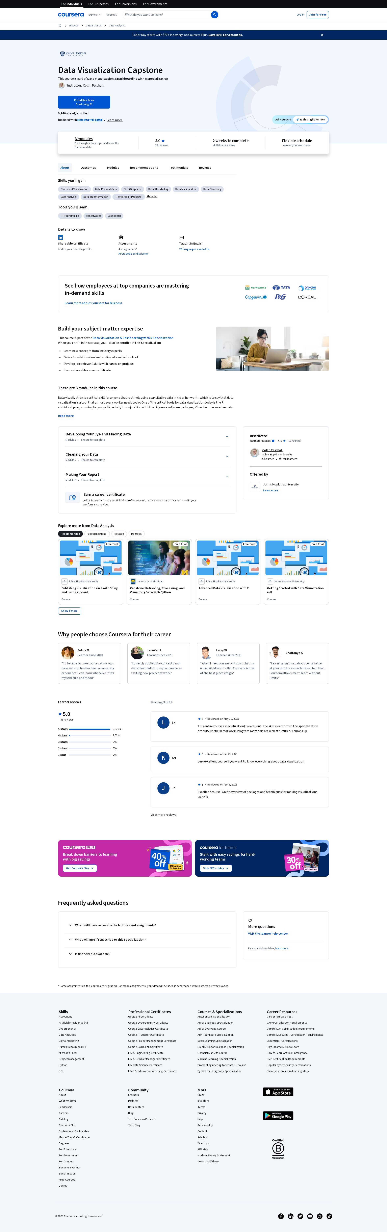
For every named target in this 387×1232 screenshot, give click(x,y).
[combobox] (162, 15)
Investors (203, 1101)
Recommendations (144, 167)
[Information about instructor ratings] (273, 440)
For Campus (66, 1162)
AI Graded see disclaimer (134, 254)
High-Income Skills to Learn (283, 1047)
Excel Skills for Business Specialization (221, 1047)
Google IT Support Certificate (146, 1035)
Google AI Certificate (140, 1017)
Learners (133, 1095)
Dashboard (114, 216)
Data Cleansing (212, 189)
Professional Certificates (74, 1131)
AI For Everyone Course (212, 1029)
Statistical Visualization (74, 189)
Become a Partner (69, 1168)
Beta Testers (136, 1107)
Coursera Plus (67, 1125)
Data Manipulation (186, 189)
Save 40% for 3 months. (225, 35)
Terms (201, 1107)
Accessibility (205, 1125)
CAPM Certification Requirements (287, 1023)
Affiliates (203, 1149)
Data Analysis (117, 26)
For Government (69, 1156)
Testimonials (178, 167)
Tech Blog (134, 1125)
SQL (61, 1071)
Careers (64, 1113)
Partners (133, 1101)
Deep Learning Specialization (215, 1041)
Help (200, 1119)
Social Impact (67, 1174)
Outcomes (88, 167)
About (64, 167)
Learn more (115, 120)
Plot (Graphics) (132, 189)
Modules (113, 167)
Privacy (202, 1113)
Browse (74, 26)
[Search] (214, 14)
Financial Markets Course (213, 1053)
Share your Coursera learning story (288, 1071)
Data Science (94, 26)
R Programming (70, 216)
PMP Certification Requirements (286, 1059)
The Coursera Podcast (141, 1119)
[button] (112, 14)
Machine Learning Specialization (217, 1059)
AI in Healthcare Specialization (216, 1035)
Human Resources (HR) (72, 1047)
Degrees (64, 1143)
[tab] (70, 534)
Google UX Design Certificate (145, 1047)
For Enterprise (67, 1149)
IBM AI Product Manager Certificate (149, 1059)
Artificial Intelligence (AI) (73, 1023)
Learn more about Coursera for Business (93, 303)
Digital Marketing (69, 1041)
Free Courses (67, 1180)
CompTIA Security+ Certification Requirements (295, 1035)
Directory (203, 1143)
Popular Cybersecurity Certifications (289, 1065)
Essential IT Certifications (282, 1041)
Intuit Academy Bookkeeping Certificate (152, 1071)
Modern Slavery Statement (214, 1156)
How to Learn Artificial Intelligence (287, 1053)
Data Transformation (95, 197)
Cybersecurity (67, 1029)
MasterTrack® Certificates (75, 1137)
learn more (281, 948)
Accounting (65, 1017)
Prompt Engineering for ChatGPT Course (222, 1065)
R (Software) (93, 216)
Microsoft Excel (68, 1053)
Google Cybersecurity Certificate (148, 1023)
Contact (202, 1131)
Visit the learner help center (268, 933)
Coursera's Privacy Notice (212, 986)
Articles (202, 1137)
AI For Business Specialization (215, 1023)
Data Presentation (106, 189)
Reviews (205, 167)
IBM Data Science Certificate (145, 1065)
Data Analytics (67, 1035)
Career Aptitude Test (279, 1017)
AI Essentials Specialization (214, 1017)
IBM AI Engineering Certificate (146, 1053)
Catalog (63, 1119)
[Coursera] (71, 15)
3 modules (84, 139)
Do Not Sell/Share (208, 1162)
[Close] (322, 35)
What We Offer (67, 1101)
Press (201, 1095)
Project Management (71, 1059)
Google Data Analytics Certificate (148, 1029)
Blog (131, 1113)
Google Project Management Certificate (152, 1041)
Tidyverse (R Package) (128, 197)
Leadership (65, 1107)
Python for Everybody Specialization (219, 1071)
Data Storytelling (158, 189)
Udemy (63, 1186)
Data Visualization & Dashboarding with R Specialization (133, 338)
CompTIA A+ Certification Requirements (291, 1029)
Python (63, 1065)
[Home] (60, 25)
